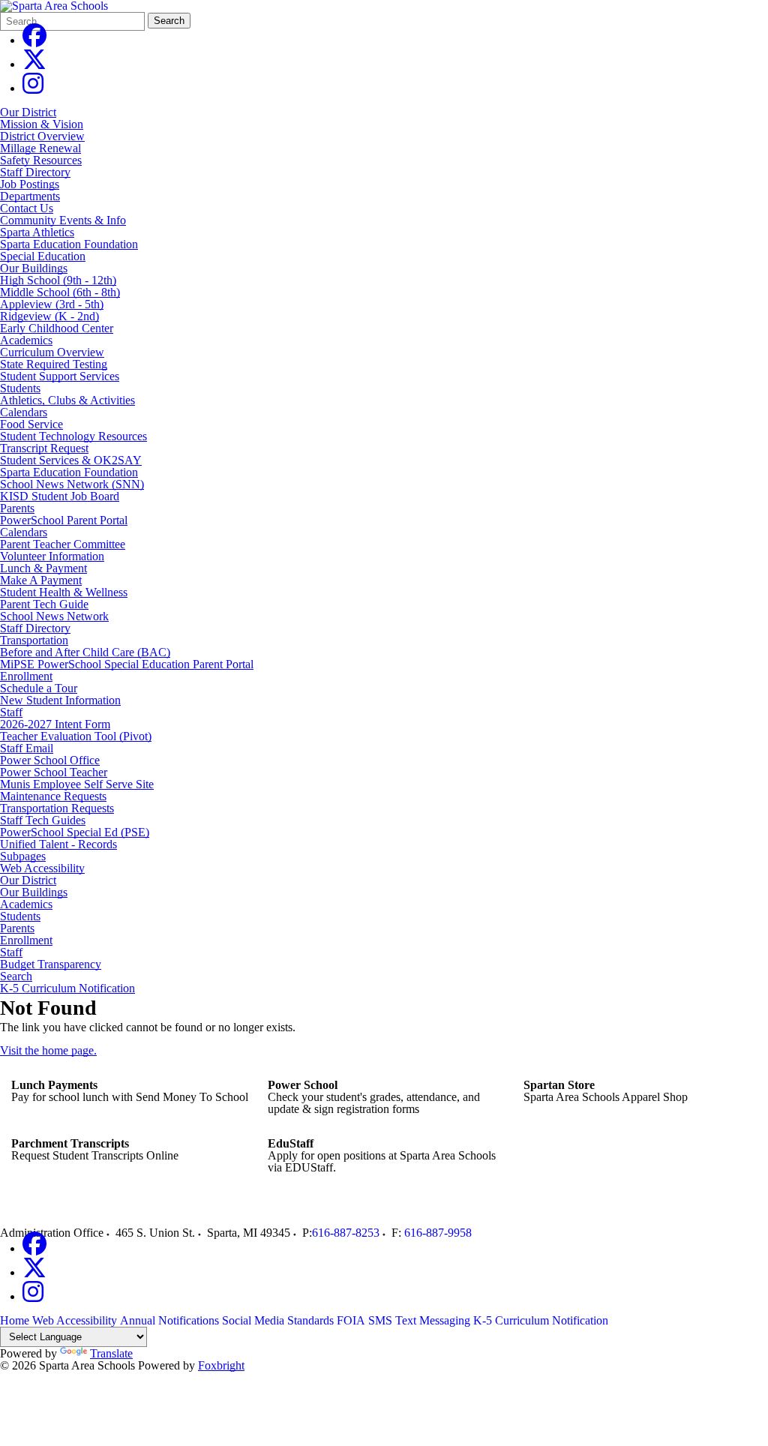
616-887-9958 (438, 1232)
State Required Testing (53, 364)
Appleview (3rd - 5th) (52, 304)
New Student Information (60, 700)
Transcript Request (44, 448)
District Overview (42, 136)
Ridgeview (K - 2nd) (49, 316)
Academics (26, 340)
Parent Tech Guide (44, 604)
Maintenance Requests (53, 796)
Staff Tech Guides (43, 820)
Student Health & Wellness (64, 592)
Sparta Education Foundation (69, 244)
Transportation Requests (57, 808)
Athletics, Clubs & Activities (67, 400)
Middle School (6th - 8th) (60, 292)
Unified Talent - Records (58, 844)
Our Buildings (34, 268)
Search (169, 20)
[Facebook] (34, 40)
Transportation (34, 640)
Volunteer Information (52, 556)
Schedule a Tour (38, 688)
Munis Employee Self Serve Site (77, 784)
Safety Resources (41, 160)
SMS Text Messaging (419, 1320)
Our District (28, 112)
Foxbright (221, 1365)
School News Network (54, 616)
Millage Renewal (40, 148)
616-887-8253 (346, 1232)
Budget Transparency (50, 964)
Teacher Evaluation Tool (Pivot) (76, 736)
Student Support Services (59, 376)
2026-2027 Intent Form (55, 724)
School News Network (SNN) (72, 484)
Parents (17, 508)
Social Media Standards (278, 1320)
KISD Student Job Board (59, 496)
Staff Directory (35, 172)
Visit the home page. (48, 1050)
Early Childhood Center (56, 328)
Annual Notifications (169, 1320)
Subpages (23, 856)
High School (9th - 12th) (58, 280)
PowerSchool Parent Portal (64, 520)
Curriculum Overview (52, 352)
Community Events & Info (63, 220)
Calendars (23, 412)
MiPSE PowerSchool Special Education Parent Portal (127, 664)
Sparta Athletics (37, 232)
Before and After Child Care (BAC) (85, 652)
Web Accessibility (42, 868)
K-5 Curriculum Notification (67, 988)
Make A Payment (41, 580)
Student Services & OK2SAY (71, 460)
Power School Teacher (53, 772)
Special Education (43, 256)
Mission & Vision (41, 124)
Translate (111, 1353)
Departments (30, 196)
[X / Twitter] (34, 64)
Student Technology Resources (73, 436)
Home (14, 1320)
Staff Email (26, 748)
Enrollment (26, 676)
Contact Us (26, 208)
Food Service (31, 424)
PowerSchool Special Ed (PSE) (74, 832)
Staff (11, 712)
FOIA (351, 1320)
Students (20, 388)
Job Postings (29, 184)
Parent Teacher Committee (62, 544)
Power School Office (50, 760)
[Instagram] (33, 88)
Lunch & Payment (43, 568)
